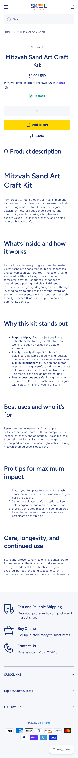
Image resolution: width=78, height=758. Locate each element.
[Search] (7, 19)
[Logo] (39, 7)
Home (7, 31)
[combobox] (39, 19)
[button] (72, 7)
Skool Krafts (43, 722)
